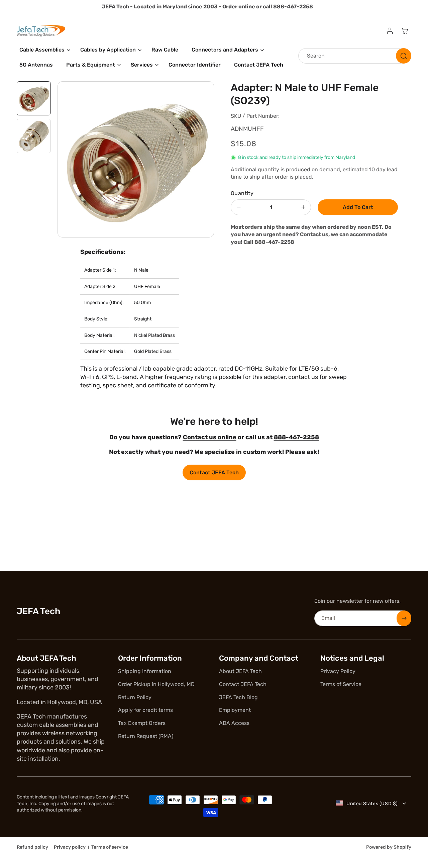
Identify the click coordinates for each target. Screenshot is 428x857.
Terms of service (109, 847)
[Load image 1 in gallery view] (34, 98)
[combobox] (355, 56)
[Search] (403, 56)
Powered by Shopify (388, 847)
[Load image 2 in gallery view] (34, 136)
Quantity (242, 193)
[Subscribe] (404, 618)
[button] (43, 50)
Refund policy (32, 847)
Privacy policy (70, 847)
